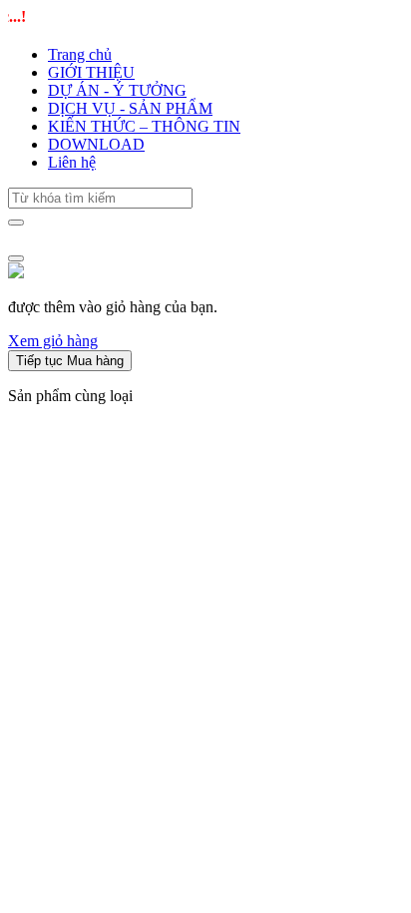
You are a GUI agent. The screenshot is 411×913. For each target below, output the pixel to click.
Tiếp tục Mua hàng (70, 360)
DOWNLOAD (96, 144)
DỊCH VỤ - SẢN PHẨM (130, 108)
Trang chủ (80, 54)
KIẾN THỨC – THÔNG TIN (144, 126)
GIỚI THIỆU (91, 72)
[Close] (16, 258)
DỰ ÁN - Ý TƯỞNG (117, 90)
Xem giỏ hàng (53, 340)
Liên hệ (72, 162)
